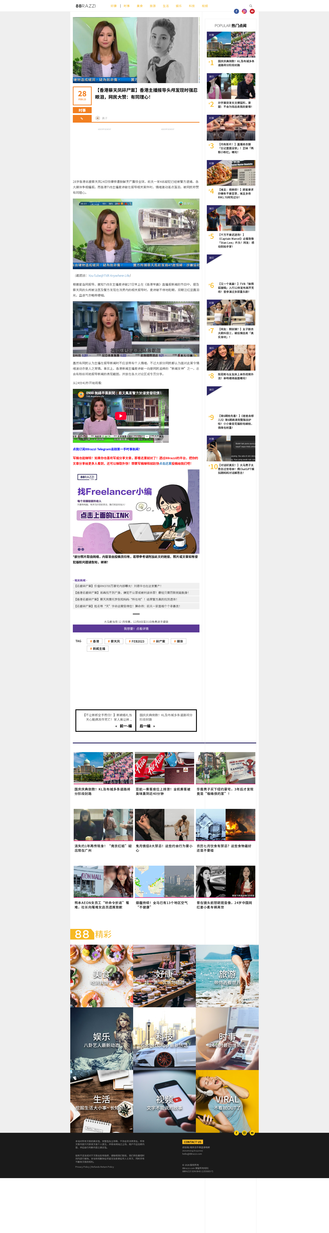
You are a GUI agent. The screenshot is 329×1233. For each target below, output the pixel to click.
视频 (205, 6)
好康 (114, 6)
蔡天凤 (115, 641)
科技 (192, 6)
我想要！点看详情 (136, 628)
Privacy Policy (82, 1166)
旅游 (153, 6)
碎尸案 (160, 641)
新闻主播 (99, 648)
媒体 (180, 641)
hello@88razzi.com (192, 1153)
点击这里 (165, 463)
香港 (96, 641)
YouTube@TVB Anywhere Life (108, 275)
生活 (166, 6)
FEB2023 (138, 641)
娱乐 (179, 6)
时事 (127, 6)
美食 (140, 6)
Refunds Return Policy (102, 1166)
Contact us (192, 1142)
